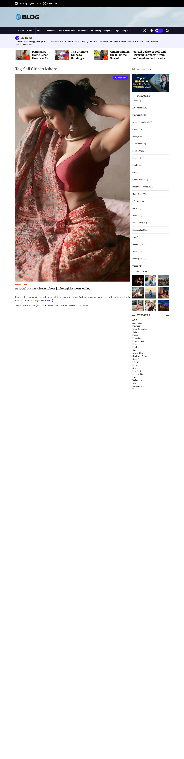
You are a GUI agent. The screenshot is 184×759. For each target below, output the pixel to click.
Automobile (83, 30)
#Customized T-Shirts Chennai (61, 41)
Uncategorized (138, 259)
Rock (134, 237)
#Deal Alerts (133, 41)
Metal (134, 208)
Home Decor (137, 194)
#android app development (35, 41)
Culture (135, 129)
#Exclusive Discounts (25, 44)
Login (117, 30)
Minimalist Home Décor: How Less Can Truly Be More (41, 56)
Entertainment (21, 285)
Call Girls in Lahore (45, 306)
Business (136, 115)
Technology (50, 30)
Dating (135, 137)
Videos (135, 266)
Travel (40, 30)
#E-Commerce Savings (149, 41)
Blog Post (126, 30)
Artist (134, 101)
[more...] (49, 300)
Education (136, 144)
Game (134, 172)
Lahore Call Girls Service (78, 306)
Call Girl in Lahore (29, 306)
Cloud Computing (139, 122)
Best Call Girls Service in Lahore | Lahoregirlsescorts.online (52, 288)
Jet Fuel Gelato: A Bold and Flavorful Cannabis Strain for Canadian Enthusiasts (149, 55)
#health (19, 41)
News (134, 216)
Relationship (96, 30)
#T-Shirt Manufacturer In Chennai (112, 41)
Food (134, 165)
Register (108, 30)
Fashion (30, 30)
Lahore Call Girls (60, 306)
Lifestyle (20, 30)
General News (138, 180)
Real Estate (137, 223)
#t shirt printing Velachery (86, 41)
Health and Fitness (66, 30)
